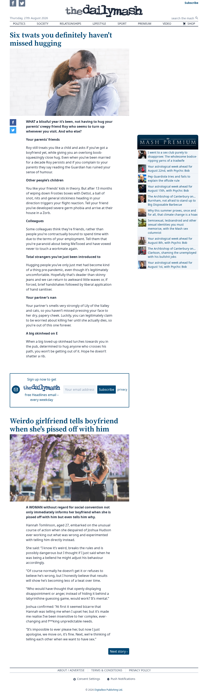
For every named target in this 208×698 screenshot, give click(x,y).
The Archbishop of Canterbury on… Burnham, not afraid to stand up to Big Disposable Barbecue (172, 200)
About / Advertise (70, 670)
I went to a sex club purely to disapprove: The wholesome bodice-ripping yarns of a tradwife (172, 156)
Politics (19, 23)
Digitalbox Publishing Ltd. (108, 689)
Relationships (70, 23)
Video (167, 23)
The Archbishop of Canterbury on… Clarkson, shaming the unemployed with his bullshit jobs (172, 253)
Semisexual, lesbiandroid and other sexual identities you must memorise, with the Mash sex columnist (172, 226)
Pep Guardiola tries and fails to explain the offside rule (169, 178)
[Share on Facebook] (13, 122)
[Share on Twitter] (13, 130)
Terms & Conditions (106, 670)
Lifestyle (99, 23)
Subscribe (106, 389)
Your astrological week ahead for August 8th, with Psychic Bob (170, 241)
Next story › (119, 651)
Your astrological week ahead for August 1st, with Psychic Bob (170, 265)
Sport (122, 23)
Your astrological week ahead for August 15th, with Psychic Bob (170, 188)
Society (42, 23)
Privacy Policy (140, 670)
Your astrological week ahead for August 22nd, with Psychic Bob (170, 168)
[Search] (196, 18)
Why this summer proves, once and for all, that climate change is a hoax (172, 212)
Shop (191, 23)
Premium (144, 23)
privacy (122, 389)
